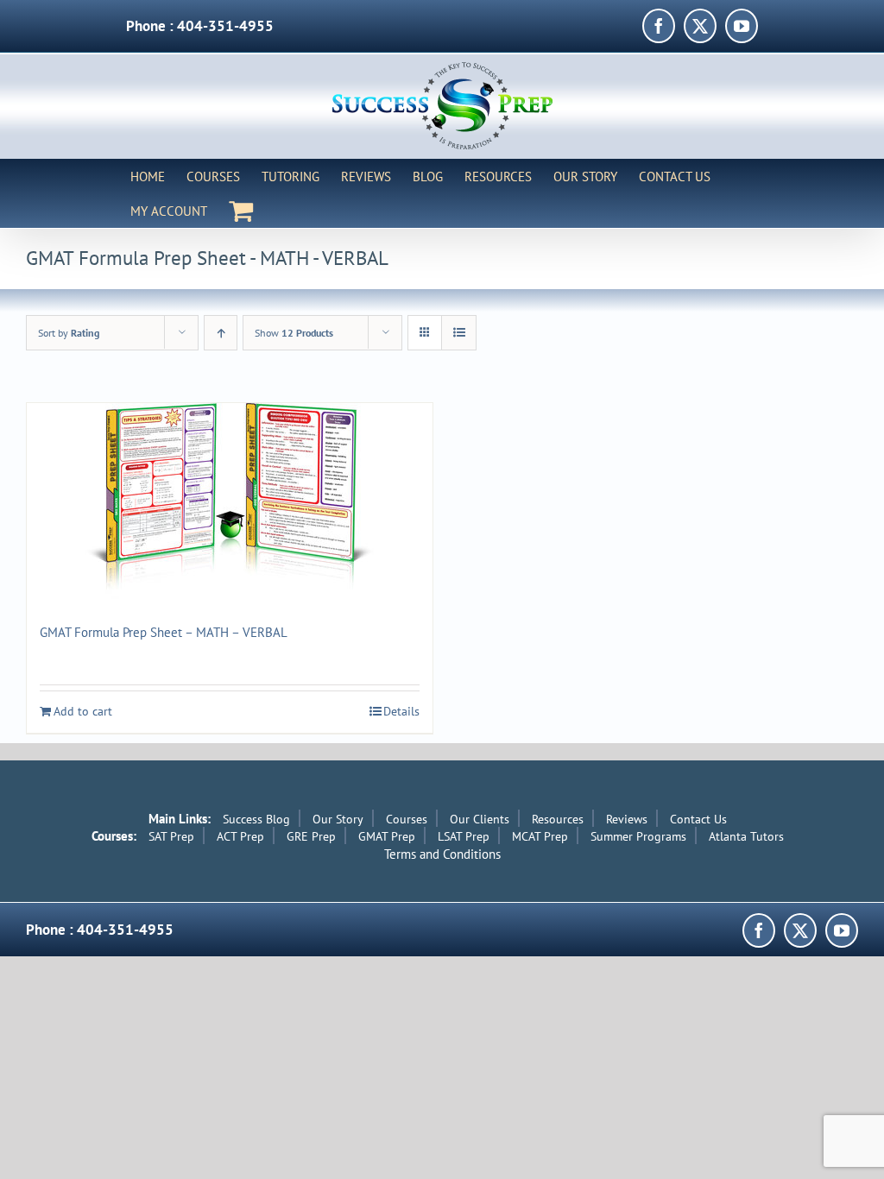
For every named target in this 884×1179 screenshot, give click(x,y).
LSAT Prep (463, 836)
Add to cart (83, 711)
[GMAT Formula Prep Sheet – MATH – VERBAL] (230, 501)
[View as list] (459, 333)
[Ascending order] (220, 332)
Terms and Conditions (442, 854)
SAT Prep (171, 836)
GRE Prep (311, 836)
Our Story (338, 819)
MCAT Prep (540, 836)
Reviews (626, 819)
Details (401, 711)
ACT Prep (240, 836)
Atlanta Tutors (746, 836)
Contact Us (698, 819)
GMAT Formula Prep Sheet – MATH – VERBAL (163, 632)
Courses (406, 819)
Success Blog (256, 819)
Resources (558, 819)
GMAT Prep (386, 836)
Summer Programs (638, 836)
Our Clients (479, 819)
